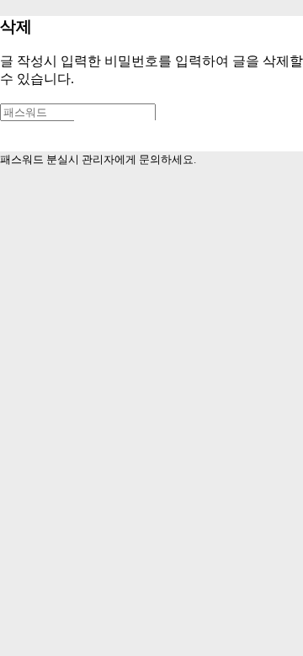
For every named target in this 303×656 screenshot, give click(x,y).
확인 (35, 136)
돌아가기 (125, 135)
